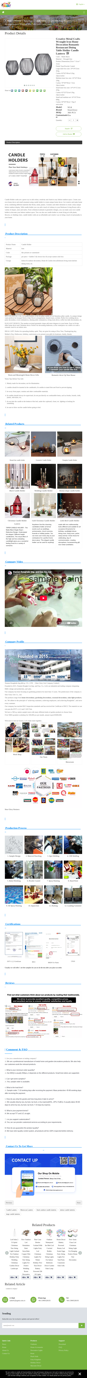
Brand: (59, 110)
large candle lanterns (13, 1214)
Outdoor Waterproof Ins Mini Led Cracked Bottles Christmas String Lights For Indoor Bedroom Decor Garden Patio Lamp (26, 1254)
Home (4, 1347)
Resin (32, 1353)
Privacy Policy (63, 1350)
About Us (5, 1350)
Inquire (67, 128)
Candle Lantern (11, 1210)
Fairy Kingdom (35, 1359)
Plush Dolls (34, 1356)
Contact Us (6, 1353)
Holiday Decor (35, 1363)
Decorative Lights (36, 1350)
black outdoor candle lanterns (46, 1210)
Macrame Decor (35, 1366)
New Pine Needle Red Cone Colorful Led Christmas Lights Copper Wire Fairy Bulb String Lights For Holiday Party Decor (72, 1254)
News (4, 1344)
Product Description (13, 142)
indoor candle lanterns (67, 1210)
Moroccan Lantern (26, 1210)
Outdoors (33, 1344)
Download (62, 1344)
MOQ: (59, 112)
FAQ (60, 1347)
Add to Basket (67, 134)
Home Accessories (36, 1347)
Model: (59, 107)
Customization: (62, 116)
